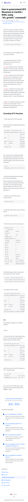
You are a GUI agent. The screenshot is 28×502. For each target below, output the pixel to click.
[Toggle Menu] (2, 2)
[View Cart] (21, 2)
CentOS (17, 20)
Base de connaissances (10, 20)
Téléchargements (7, 480)
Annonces (5, 474)
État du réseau (6, 482)
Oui (11, 404)
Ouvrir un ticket (6, 485)
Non (18, 404)
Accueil (3, 20)
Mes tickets (5, 472)
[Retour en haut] (14, 497)
